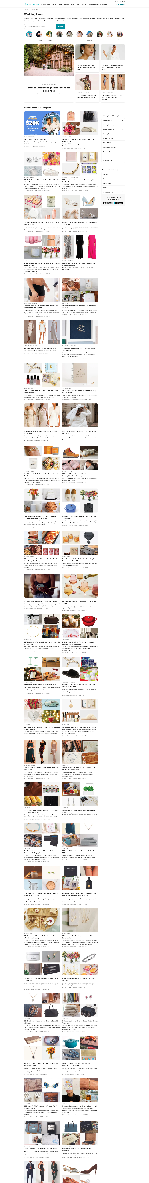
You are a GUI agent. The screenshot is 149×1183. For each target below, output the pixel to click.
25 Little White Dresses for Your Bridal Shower (40, 348)
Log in (117, 4)
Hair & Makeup (79, 39)
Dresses (73, 4)
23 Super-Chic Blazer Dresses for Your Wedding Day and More (112, 67)
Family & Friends (120, 39)
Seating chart (107, 183)
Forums (66, 4)
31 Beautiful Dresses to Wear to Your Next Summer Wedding (112, 97)
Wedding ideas (34, 9)
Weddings (26, 9)
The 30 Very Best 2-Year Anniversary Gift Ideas (40, 1149)
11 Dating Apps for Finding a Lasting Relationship (41, 601)
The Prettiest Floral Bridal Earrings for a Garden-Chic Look (86, 67)
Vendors (60, 4)
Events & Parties (110, 39)
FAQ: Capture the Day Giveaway (35, 139)
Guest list (105, 179)
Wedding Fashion (69, 39)
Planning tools (45, 4)
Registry (84, 4)
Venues (54, 4)
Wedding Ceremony (108, 125)
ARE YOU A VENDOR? (119, 1)
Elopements (103, 4)
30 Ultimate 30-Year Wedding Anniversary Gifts (78, 810)
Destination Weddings (109, 147)
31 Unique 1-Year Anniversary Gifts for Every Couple (79, 1106)
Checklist (105, 174)
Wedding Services (59, 39)
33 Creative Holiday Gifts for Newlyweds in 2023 (41, 685)
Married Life (100, 39)
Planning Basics (29, 39)
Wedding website (108, 192)
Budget (105, 187)
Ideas (78, 4)
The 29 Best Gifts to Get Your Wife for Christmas (79, 727)
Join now (122, 4)
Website (94, 4)
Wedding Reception (108, 129)
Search (60, 26)
